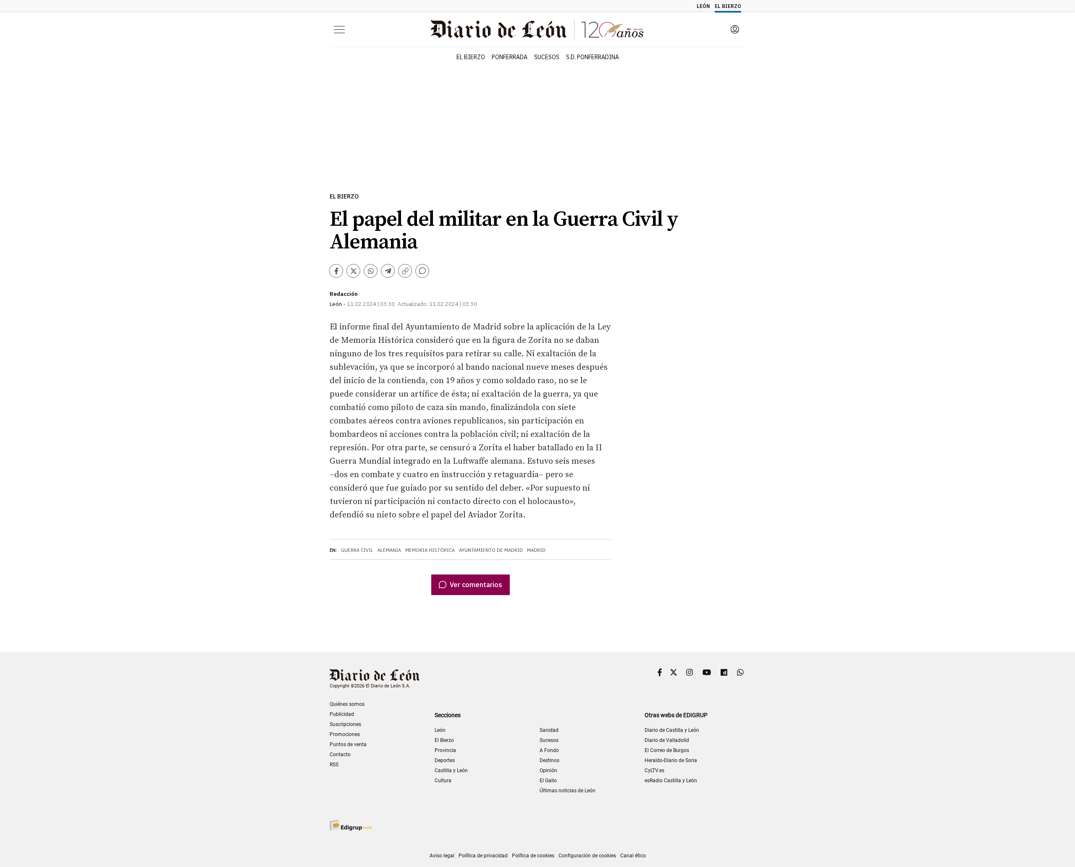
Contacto (340, 754)
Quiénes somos (347, 704)
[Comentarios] (422, 270)
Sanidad (549, 730)
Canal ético (633, 856)
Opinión (548, 770)
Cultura (443, 780)
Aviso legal (442, 856)
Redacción (344, 294)
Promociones (345, 734)
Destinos (549, 760)
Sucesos (549, 740)
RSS (334, 765)
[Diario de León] (375, 676)
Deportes (445, 760)
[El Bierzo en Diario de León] (537, 29)
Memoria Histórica (430, 550)
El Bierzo (344, 196)
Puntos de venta (348, 744)
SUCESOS (546, 57)
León (440, 730)
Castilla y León (451, 770)
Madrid (536, 550)
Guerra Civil (357, 550)
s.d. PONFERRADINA (592, 57)
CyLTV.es (654, 770)
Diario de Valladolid (667, 740)
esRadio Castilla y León (671, 780)
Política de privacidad (483, 856)
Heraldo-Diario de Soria (671, 760)
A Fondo (549, 750)
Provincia (445, 750)
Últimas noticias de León (567, 791)
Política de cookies (533, 856)
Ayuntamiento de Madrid (491, 550)
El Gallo (548, 780)
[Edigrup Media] (351, 825)
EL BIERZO (470, 57)
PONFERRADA (509, 57)
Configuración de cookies (587, 856)
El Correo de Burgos (667, 750)
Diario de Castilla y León (672, 730)
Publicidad (342, 714)
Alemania (389, 550)
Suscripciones (345, 724)
